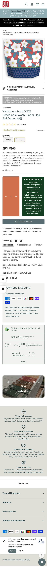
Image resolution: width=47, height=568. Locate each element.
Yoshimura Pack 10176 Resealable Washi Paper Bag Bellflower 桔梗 (21, 33)
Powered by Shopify (23, 560)
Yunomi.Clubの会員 (18, 11)
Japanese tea (22, 470)
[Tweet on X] (11, 240)
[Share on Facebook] (16, 240)
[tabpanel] (23, 264)
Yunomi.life (11, 560)
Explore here (23, 391)
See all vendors (23, 439)
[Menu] (43, 4)
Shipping (22, 163)
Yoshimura (7, 107)
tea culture (34, 470)
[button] (37, 4)
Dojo (31, 472)
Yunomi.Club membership (15, 22)
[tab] (8, 245)
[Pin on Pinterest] (21, 240)
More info (23, 361)
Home (5, 31)
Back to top (23, 483)
